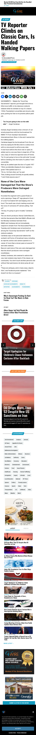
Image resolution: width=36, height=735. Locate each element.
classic (7, 281)
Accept (18, 728)
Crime (5, 607)
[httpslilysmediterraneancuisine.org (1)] (19, 525)
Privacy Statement (21, 732)
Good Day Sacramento (11, 284)
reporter (7, 287)
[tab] (12, 528)
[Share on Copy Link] (25, 96)
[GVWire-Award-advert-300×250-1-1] (19, 674)
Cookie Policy (12, 732)
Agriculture (7, 567)
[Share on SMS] (21, 96)
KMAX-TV (22, 284)
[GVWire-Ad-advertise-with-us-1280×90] (18, 88)
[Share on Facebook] (2, 96)
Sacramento (16, 287)
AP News (5, 19)
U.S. (5, 554)
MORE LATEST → (9, 643)
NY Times (4, 5)
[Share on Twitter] (6, 96)
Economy (6, 404)
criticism (14, 281)
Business (6, 348)
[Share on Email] (17, 96)
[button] (33, 712)
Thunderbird (26, 287)
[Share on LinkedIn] (10, 96)
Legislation (7, 621)
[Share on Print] (14, 96)
